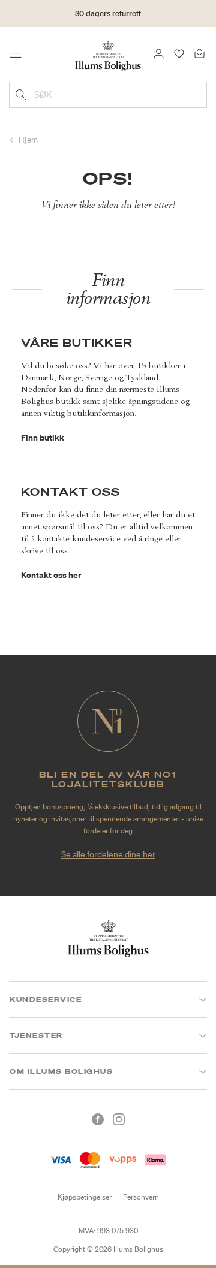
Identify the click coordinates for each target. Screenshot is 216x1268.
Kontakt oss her (51, 574)
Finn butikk (42, 437)
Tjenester (36, 1035)
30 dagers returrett (108, 13)
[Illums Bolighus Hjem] (108, 55)
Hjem (28, 140)
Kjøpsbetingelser (85, 1197)
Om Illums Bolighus (61, 1071)
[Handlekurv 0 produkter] (199, 52)
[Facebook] (98, 1119)
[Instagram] (119, 1119)
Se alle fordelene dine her (108, 854)
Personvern (141, 1197)
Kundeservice (46, 999)
